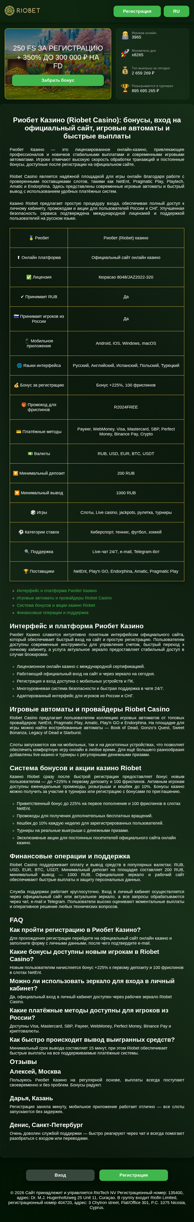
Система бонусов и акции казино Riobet (56, 605)
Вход (60, 1175)
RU (176, 11)
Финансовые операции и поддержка (52, 612)
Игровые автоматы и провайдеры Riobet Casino (64, 598)
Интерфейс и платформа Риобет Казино (57, 590)
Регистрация (137, 11)
